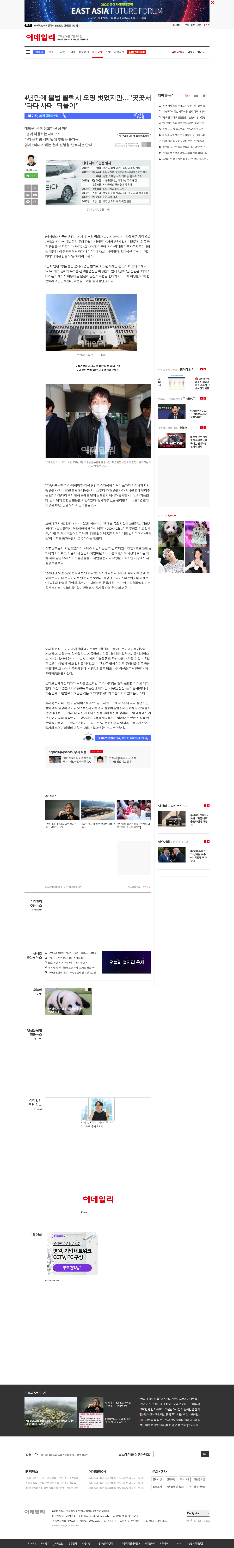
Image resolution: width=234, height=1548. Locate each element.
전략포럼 (171, 1479)
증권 (196, 95)
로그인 (206, 25)
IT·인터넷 (97, 52)
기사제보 (177, 1543)
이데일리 (57, 37)
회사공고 (45, 1543)
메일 (27, 195)
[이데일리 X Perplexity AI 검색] (87, 116)
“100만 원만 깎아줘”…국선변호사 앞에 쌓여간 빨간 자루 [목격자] (175, 1409)
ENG (178, 25)
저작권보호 (150, 1543)
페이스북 (27, 188)
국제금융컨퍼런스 (175, 1486)
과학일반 (119, 52)
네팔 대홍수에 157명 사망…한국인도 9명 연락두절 (167, 1398)
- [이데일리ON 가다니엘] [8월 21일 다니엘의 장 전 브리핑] (116, 1488)
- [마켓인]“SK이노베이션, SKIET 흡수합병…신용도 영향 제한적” (53, 1488)
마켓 (191, 52)
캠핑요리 (157, 1486)
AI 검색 (39, 52)
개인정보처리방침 (194, 1543)
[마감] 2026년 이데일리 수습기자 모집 (59, 1454)
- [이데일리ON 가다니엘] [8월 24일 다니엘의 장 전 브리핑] (116, 1483)
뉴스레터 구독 (134, 887)
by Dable (38, 1038)
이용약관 (86, 1543)
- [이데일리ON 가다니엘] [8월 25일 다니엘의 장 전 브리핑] (116, 1478)
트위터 (35, 188)
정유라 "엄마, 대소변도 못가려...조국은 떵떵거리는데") (73, 967)
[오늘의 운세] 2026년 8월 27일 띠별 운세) (66, 962)
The (203, 52)
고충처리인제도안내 (130, 1543)
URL (35, 202)
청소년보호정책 (105, 1543)
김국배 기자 (31, 169)
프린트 (35, 195)
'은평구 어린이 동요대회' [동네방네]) (64, 957)
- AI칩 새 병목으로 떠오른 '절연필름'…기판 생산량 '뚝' (50, 1483)
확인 (205, 1454)
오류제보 (163, 1543)
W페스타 (184, 1479)
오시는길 (59, 1543)
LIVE (28, 25)
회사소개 (31, 1543)
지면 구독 (146, 887)
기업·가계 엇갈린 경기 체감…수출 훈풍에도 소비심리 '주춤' (172, 1404)
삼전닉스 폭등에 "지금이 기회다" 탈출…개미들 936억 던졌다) (76, 952)
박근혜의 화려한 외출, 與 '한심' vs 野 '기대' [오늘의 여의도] (171, 1425)
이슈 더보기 (96, 751)
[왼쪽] (86, 989)
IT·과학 (61, 52)
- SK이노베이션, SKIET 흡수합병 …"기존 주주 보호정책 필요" (53, 1478)
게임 (108, 52)
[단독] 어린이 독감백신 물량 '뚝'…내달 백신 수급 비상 (168, 1414)
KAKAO (27, 202)
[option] (117, 18)
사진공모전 (199, 1479)
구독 (187, 25)
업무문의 (72, 1543)
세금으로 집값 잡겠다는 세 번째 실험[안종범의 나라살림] (170, 1419)
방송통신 (83, 52)
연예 (204, 95)
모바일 (72, 52)
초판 (199, 25)
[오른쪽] (89, 989)
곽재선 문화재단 (197, 1486)
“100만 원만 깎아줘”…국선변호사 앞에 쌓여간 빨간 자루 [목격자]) (78, 972)
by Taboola (37, 910)
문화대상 (157, 1479)
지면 (193, 25)
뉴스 (187, 95)
